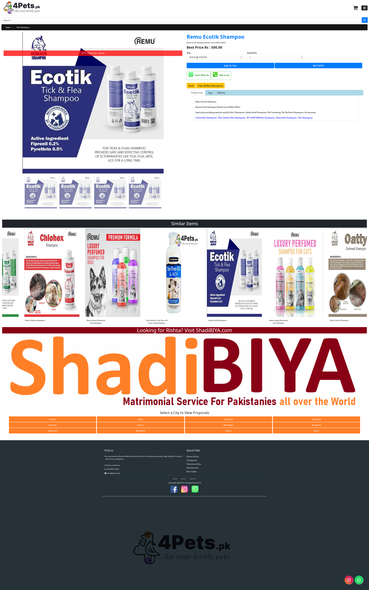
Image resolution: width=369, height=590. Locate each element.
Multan (228, 431)
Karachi (52, 419)
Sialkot (316, 431)
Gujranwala (52, 431)
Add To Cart (230, 65)
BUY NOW (318, 65)
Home (8, 27)
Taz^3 (198, 482)
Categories (192, 460)
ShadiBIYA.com (214, 330)
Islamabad (228, 419)
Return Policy (193, 456)
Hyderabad (140, 431)
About (183, 478)
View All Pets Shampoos (210, 85)
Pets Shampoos (23, 27)
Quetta (140, 425)
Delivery (221, 92)
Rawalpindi (316, 419)
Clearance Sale (194, 464)
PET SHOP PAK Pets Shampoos (261, 117)
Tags (210, 92)
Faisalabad (316, 425)
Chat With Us (202, 75)
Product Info (197, 92)
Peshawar (53, 425)
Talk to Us (224, 75)
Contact (193, 478)
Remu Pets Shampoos (286, 117)
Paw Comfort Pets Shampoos (231, 117)
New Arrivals (192, 467)
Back (191, 85)
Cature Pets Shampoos (206, 117)
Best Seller (192, 471)
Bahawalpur (229, 425)
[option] (32, 277)
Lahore (140, 419)
